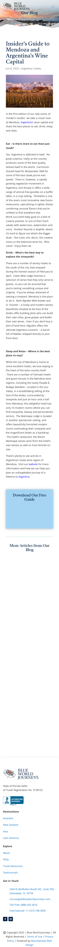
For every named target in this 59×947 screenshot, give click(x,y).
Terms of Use (34, 936)
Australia (31, 609)
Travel (28, 613)
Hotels (37, 68)
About (6, 853)
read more (15, 618)
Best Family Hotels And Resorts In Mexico (26, 666)
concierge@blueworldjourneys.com (29, 899)
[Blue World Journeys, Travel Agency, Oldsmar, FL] (13, 800)
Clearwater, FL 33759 (21, 893)
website (33, 464)
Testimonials (10, 872)
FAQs (6, 859)
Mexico (37, 675)
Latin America (11, 838)
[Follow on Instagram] (11, 919)
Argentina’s (27, 122)
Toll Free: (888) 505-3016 (23, 904)
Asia (5, 831)
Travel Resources (13, 866)
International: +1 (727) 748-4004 (27, 910)
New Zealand (16, 613)
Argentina (26, 68)
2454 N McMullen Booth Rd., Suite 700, (31, 889)
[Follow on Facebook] (5, 919)
